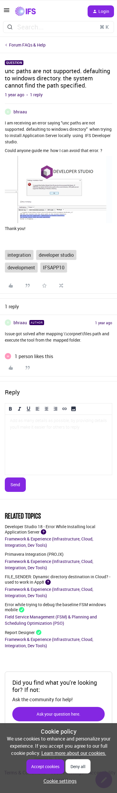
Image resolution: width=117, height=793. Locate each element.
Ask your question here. (58, 714)
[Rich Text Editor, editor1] (58, 445)
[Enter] (10, 27)
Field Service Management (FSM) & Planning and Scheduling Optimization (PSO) (51, 620)
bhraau (20, 112)
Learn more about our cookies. (73, 753)
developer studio (56, 255)
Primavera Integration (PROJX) (34, 554)
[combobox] (58, 27)
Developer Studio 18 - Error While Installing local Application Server (50, 529)
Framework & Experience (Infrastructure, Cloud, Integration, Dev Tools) (49, 542)
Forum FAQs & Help (27, 45)
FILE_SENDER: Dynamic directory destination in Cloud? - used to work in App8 (57, 579)
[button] (6, 12)
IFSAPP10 (53, 267)
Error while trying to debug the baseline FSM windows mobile (55, 607)
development (21, 267)
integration (19, 255)
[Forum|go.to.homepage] (25, 11)
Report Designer (20, 632)
